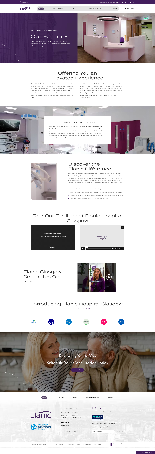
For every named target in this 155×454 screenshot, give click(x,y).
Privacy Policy (88, 444)
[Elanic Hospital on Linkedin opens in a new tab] (122, 2)
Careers (94, 444)
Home (33, 31)
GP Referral (24, 2)
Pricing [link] (75, 8)
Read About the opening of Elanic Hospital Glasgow (77, 309)
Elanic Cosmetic (104, 2)
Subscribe (120, 431)
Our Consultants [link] (58, 8)
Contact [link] (114, 8)
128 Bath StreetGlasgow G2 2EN (65, 426)
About (40, 31)
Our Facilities (50, 31)
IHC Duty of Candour (69, 444)
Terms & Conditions (59, 444)
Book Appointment (115, 2)
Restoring (77, 359)
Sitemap (99, 444)
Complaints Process (80, 444)
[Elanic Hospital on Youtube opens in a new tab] (130, 2)
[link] (130, 8)
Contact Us (77, 370)
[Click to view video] (109, 277)
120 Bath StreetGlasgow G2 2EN (76, 416)
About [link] (41, 8)
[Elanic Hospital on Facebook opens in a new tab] (128, 2)
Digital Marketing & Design (118, 444)
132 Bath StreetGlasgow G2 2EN (65, 416)
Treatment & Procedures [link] (94, 8)
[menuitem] (122, 2)
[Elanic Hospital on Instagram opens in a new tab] (125, 2)
